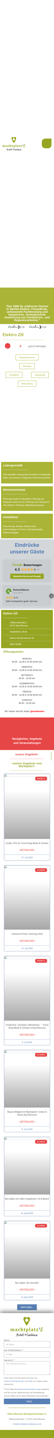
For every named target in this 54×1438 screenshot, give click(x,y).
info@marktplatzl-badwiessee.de (27, 1424)
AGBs (30, 1381)
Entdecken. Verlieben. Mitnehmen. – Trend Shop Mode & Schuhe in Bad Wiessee (27, 1026)
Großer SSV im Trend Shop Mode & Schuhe (27, 843)
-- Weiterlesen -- (27, 850)
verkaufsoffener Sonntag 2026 (27, 933)
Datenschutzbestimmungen (14, 1381)
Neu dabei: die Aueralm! (27, 1282)
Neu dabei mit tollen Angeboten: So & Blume (27, 1198)
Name (6, 1340)
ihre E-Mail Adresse (13, 1350)
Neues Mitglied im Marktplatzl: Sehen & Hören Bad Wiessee (27, 1113)
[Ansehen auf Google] (8, 591)
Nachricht (8, 1360)
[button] (2, 327)
